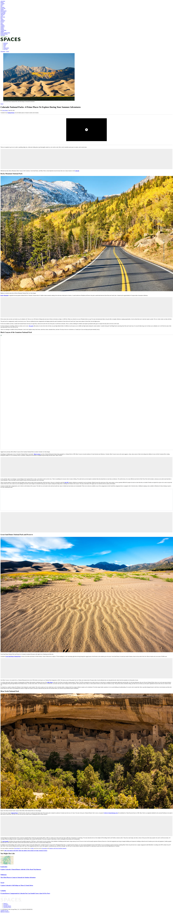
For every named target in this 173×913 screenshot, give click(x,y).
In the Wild (3, 8)
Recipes (2, 21)
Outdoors (3, 26)
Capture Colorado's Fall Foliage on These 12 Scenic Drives (17, 885)
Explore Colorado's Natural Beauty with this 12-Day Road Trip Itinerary (21, 869)
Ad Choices (5, 904)
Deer (2, 18)
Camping (2, 3)
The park (31, 326)
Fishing (2, 9)
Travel (2, 4)
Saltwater (3, 14)
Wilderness (4, 874)
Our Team (3, 35)
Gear (2, 23)
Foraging (2, 7)
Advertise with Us (7, 905)
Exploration (4, 866)
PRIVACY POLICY (5, 911)
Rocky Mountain (4, 295)
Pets (1, 6)
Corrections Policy (7, 907)
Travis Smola (5, 110)
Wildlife (2, 31)
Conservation (3, 30)
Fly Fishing (3, 12)
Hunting (2, 29)
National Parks (10, 112)
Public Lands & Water (5, 32)
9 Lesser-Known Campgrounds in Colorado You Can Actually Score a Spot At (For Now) (25, 893)
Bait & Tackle (3, 10)
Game (2, 15)
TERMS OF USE (4, 910)
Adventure (3, 1)
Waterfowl (3, 20)
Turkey (2, 19)
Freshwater (3, 13)
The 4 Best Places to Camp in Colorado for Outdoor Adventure (18, 877)
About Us (5, 903)
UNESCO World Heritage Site (111, 813)
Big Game (3, 16)
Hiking (2, 2)
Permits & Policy (4, 34)
